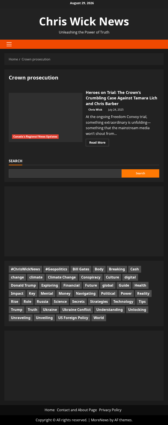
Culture (112, 277)
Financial (71, 285)
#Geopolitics (56, 269)
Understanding (109, 309)
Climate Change (62, 277)
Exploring (49, 285)
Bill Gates (81, 269)
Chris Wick (95, 109)
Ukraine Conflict (76, 309)
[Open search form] (162, 44)
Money (64, 293)
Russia (42, 301)
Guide (124, 285)
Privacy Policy (110, 409)
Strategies (99, 301)
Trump (16, 309)
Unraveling (20, 317)
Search (15, 161)
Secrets (78, 301)
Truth (32, 309)
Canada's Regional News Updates (35, 136)
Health (140, 285)
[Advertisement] (84, 221)
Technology (123, 301)
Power (126, 293)
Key (32, 293)
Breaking (117, 269)
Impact (17, 293)
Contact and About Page (77, 409)
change (17, 277)
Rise (14, 301)
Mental (47, 293)
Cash (134, 269)
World (99, 317)
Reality (143, 293)
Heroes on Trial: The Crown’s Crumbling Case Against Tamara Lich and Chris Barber (121, 98)
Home (50, 409)
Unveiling (44, 317)
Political (108, 293)
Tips (142, 301)
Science (60, 301)
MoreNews (100, 420)
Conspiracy (90, 277)
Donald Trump (23, 285)
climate (35, 277)
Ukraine (50, 309)
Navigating (86, 293)
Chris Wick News (84, 21)
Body (99, 269)
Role (27, 301)
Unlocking (137, 309)
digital (130, 277)
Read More (99, 143)
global (107, 285)
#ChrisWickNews (25, 269)
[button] (9, 44)
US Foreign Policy (73, 317)
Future (91, 285)
